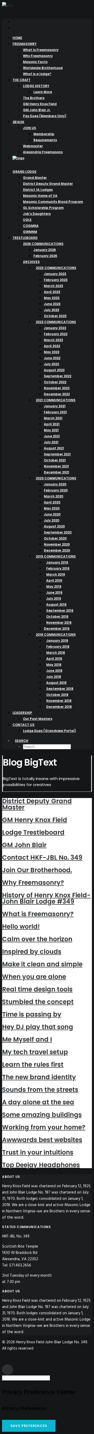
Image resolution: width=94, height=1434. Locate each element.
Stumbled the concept (38, 1001)
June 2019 (54, 592)
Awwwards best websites (42, 1139)
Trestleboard (25, 238)
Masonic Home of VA (40, 195)
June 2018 (54, 670)
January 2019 (57, 562)
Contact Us (23, 724)
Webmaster (33, 146)
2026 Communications (43, 244)
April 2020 (52, 502)
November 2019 (59, 622)
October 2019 (57, 616)
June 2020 (52, 514)
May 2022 (51, 352)
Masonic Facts (35, 62)
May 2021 (51, 430)
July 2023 (51, 310)
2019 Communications (56, 556)
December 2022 (57, 394)
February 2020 (56, 490)
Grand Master (35, 177)
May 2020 (52, 508)
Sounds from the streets (40, 1089)
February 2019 (57, 568)
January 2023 (55, 274)
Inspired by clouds (31, 951)
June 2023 (52, 304)
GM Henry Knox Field (40, 104)
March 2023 (53, 286)
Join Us (29, 128)
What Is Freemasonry (40, 50)
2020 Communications (56, 478)
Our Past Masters (37, 718)
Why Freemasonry (38, 56)
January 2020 (55, 484)
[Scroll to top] (7, 1369)
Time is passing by (31, 1014)
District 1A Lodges (38, 189)
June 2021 (52, 436)
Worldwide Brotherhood (43, 68)
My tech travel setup (35, 1052)
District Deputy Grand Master (48, 183)
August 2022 (54, 370)
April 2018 (54, 658)
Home (17, 38)
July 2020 (51, 520)
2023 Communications (56, 268)
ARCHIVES (31, 262)
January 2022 (55, 328)
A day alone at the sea (38, 1102)
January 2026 (44, 250)
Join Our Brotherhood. (37, 870)
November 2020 (57, 544)
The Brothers (33, 98)
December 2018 (59, 706)
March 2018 (55, 652)
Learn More (42, 92)
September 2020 (58, 532)
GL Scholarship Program (43, 207)
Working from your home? (43, 1127)
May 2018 (53, 664)
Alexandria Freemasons (43, 152)
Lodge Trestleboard (33, 832)
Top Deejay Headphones (41, 1165)
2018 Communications (56, 634)
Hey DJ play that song (37, 1027)
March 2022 (53, 340)
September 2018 (59, 688)
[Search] (28, 1378)
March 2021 (53, 418)
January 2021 (55, 406)
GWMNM (30, 232)
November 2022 (56, 388)
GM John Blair (24, 845)
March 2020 (53, 496)
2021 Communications (55, 400)
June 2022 (52, 358)
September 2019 (59, 610)
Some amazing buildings (42, 1114)
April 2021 (52, 424)
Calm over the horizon (37, 939)
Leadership (22, 712)
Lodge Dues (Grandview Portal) (49, 731)
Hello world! (21, 926)
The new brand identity (39, 1077)
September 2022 (57, 376)
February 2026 (45, 256)
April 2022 (52, 346)
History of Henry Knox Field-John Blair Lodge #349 (46, 898)
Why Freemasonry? (33, 882)
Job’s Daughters (37, 213)
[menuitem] (52, 22)
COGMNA (31, 225)
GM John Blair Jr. (37, 110)
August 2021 (54, 448)
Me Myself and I (27, 1039)
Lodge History (36, 86)
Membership (43, 134)
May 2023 (52, 298)
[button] (14, 21)
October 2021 (55, 460)
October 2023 (55, 316)
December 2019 (56, 628)
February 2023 (56, 280)
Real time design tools (37, 989)
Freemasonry (25, 44)
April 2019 (54, 580)
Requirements (45, 140)
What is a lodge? (37, 74)
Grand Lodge (25, 171)
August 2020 (54, 526)
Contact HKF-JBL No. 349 (42, 857)
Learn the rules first (32, 1064)
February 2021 (55, 412)
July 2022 (51, 364)
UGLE (27, 219)
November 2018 (59, 700)
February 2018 (57, 646)
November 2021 (56, 466)
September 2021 (57, 454)
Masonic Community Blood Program (53, 201)
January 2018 (57, 640)
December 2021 (56, 472)
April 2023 (52, 292)
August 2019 (56, 604)
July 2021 (51, 442)
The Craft (22, 80)
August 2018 (56, 682)
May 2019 (53, 586)
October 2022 (55, 382)
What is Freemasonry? (38, 914)
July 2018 (53, 676)
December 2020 (57, 550)
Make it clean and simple (42, 964)
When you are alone (34, 976)
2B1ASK (18, 122)
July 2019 (53, 598)
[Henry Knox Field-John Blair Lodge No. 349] (47, 8)
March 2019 (55, 574)
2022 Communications (56, 322)
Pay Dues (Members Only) (44, 116)
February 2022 (55, 334)
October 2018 (57, 694)
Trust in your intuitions (37, 1152)
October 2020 (55, 538)
